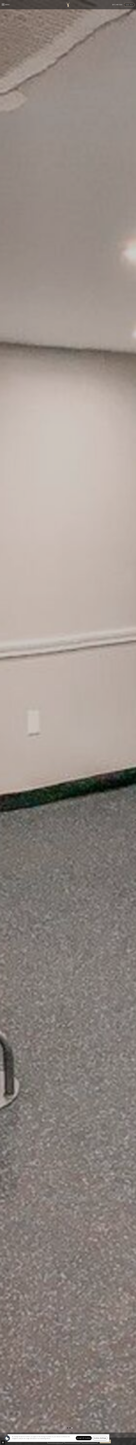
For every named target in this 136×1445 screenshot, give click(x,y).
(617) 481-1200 (117, 4)
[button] (7, 1438)
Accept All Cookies (84, 1438)
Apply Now (129, 4)
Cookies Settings (100, 1438)
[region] (58, 1438)
